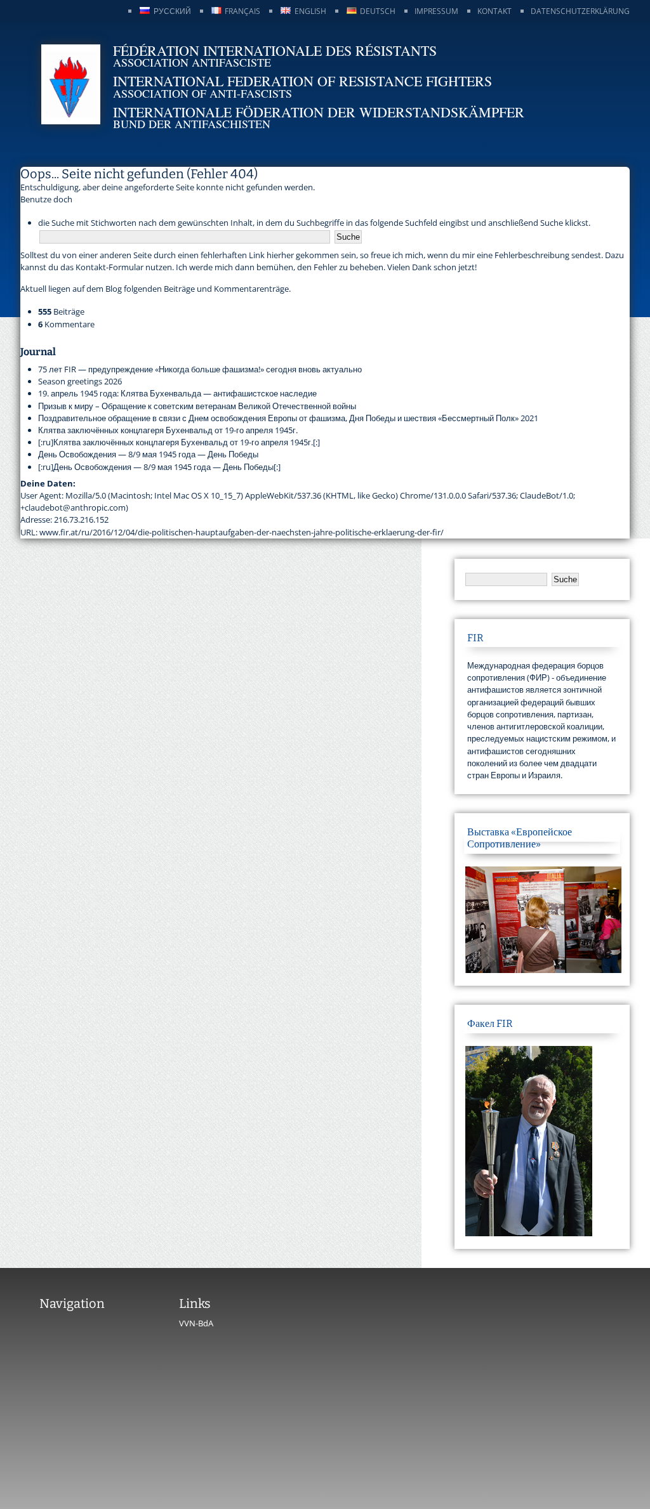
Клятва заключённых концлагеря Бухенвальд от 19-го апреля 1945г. (168, 430)
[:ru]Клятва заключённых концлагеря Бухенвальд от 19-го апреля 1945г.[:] (179, 442)
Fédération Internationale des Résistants (275, 50)
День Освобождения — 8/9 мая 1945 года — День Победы (148, 454)
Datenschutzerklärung (580, 11)
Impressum (436, 11)
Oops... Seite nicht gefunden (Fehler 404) (139, 173)
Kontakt (494, 11)
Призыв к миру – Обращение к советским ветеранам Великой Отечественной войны (197, 406)
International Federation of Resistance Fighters (302, 81)
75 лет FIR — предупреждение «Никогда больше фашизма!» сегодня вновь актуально (200, 369)
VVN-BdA (196, 1323)
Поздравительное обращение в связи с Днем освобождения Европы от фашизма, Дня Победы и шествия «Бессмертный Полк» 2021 (288, 418)
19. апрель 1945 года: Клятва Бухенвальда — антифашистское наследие (177, 393)
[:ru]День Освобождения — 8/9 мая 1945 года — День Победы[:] (159, 467)
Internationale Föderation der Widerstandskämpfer (318, 112)
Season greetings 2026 (80, 381)
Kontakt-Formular (109, 267)
